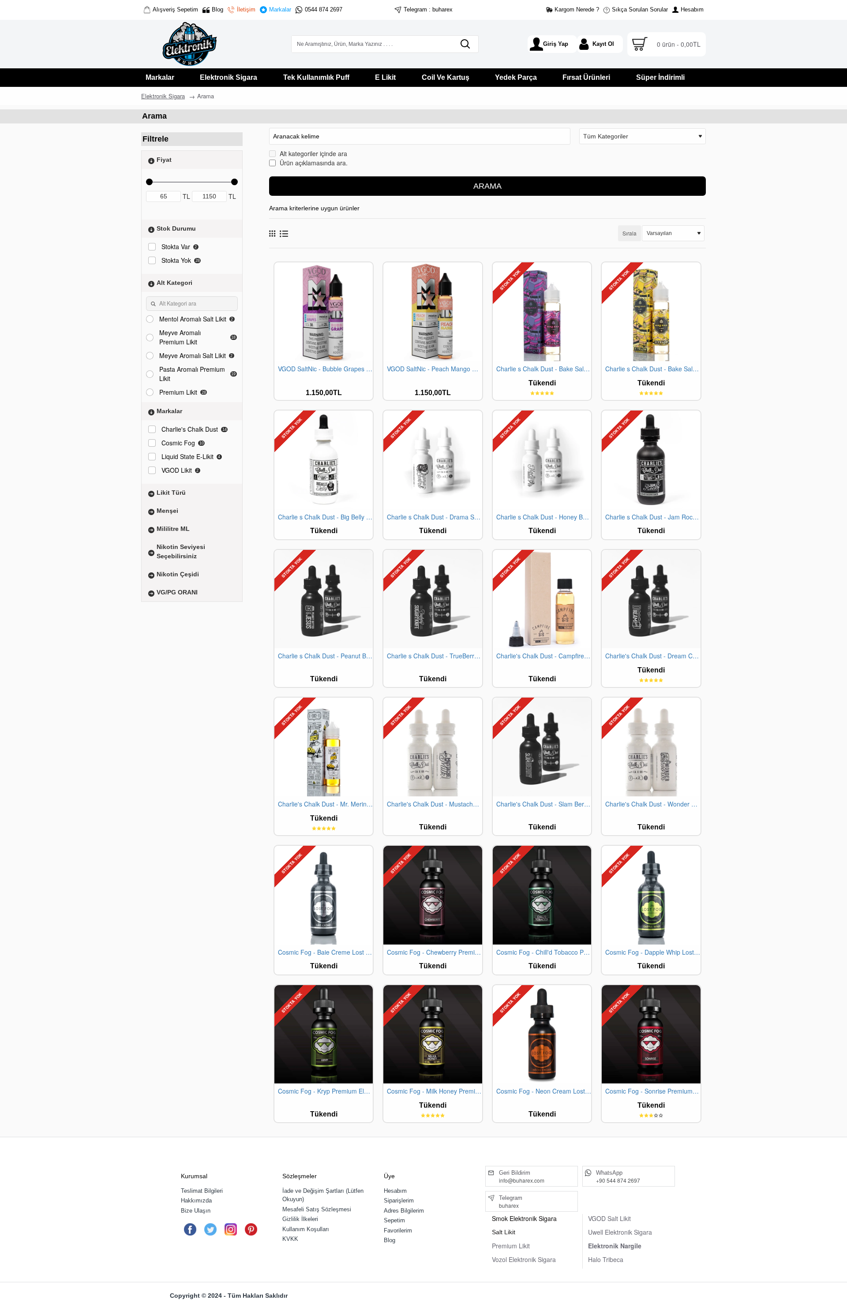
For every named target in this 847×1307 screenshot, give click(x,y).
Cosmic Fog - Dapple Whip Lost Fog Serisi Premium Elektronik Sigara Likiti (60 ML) (652, 952)
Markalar (169, 411)
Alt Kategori (174, 282)
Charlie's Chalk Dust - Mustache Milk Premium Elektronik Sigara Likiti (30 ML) (434, 804)
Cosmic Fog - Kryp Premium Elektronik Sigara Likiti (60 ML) (325, 1091)
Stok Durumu (176, 228)
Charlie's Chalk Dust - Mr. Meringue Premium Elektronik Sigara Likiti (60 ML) (325, 804)
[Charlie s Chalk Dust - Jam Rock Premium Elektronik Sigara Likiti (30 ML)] (651, 460)
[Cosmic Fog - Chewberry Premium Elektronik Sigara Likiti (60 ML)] (432, 895)
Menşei (167, 510)
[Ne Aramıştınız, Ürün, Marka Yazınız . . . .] (465, 44)
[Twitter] (210, 1229)
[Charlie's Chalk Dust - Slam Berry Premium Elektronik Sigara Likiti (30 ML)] (542, 747)
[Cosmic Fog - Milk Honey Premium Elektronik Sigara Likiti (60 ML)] (432, 1034)
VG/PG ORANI (177, 592)
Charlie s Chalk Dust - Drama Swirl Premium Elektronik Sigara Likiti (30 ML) (434, 517)
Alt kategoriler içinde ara (312, 153)
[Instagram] (230, 1229)
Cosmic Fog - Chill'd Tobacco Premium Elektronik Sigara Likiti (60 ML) (543, 952)
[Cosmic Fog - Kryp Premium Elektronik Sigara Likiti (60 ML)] (323, 1034)
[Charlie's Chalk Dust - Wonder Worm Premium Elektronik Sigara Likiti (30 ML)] (651, 747)
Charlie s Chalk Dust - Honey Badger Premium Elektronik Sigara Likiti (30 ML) (543, 517)
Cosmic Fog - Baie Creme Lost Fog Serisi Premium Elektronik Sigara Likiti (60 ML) (325, 952)
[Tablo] (272, 233)
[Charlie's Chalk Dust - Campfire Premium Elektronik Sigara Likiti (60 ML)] (542, 599)
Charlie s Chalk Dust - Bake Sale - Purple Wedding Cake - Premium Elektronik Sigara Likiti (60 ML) (543, 369)
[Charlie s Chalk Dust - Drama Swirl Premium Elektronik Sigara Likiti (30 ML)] (432, 460)
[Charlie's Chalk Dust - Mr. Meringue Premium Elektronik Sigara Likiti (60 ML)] (323, 747)
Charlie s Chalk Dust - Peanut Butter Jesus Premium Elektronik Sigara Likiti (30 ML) (325, 656)
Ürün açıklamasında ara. (313, 162)
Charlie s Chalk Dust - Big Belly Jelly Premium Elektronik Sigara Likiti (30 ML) (325, 517)
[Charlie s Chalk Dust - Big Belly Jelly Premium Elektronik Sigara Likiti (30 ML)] (323, 460)
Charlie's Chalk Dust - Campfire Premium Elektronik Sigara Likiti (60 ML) (543, 656)
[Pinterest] (251, 1229)
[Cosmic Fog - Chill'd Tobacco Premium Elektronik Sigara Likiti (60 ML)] (542, 895)
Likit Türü (171, 492)
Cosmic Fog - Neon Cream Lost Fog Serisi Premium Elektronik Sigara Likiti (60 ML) (543, 1091)
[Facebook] (190, 1229)
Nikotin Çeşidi (178, 574)
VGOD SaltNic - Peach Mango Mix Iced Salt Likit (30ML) (434, 369)
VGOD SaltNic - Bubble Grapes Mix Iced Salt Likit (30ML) (325, 369)
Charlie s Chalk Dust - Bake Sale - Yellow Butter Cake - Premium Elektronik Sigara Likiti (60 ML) (652, 369)
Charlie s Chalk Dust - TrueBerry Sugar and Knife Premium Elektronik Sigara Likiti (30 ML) (434, 656)
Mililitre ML (173, 528)
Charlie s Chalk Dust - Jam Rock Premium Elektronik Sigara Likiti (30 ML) (652, 517)
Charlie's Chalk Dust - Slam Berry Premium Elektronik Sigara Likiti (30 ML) (543, 804)
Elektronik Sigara (163, 96)
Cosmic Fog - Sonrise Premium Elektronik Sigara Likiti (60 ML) (652, 1091)
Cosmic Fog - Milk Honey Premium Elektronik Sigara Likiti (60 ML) (434, 1091)
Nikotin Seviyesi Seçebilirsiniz (181, 551)
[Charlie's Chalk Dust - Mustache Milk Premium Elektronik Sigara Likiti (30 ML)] (432, 747)
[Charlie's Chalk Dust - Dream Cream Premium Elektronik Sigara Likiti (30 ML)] (651, 599)
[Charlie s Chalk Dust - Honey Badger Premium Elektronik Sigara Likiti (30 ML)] (542, 460)
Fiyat (164, 159)
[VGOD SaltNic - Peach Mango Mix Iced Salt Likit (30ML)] (432, 311)
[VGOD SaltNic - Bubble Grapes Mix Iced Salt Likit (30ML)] (323, 311)
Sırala (629, 233)
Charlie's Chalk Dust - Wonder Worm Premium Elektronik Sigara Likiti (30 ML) (652, 804)
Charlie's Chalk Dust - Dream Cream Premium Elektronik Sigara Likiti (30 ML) (652, 656)
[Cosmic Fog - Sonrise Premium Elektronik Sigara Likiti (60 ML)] (651, 1034)
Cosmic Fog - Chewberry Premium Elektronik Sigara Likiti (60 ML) (434, 952)
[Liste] (284, 233)
